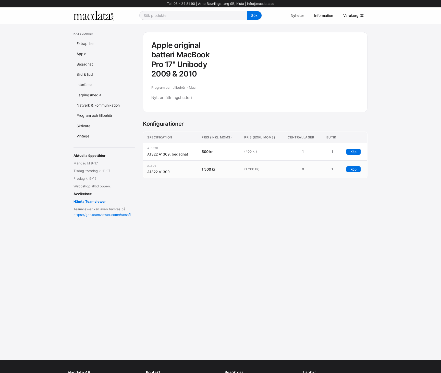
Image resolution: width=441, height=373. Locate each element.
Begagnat (85, 64)
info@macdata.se (260, 4)
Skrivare (83, 126)
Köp (353, 152)
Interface (84, 84)
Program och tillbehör (94, 115)
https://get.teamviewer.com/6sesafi (102, 215)
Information (323, 15)
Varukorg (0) (353, 15)
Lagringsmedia (89, 95)
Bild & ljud (85, 74)
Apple (81, 54)
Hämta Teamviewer (90, 201)
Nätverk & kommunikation (98, 105)
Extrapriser (86, 43)
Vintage (83, 136)
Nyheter (297, 15)
